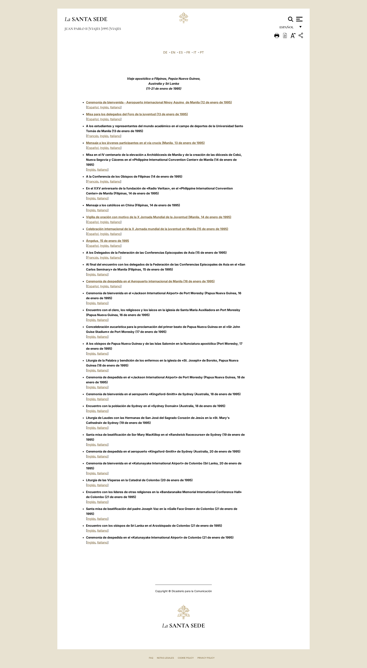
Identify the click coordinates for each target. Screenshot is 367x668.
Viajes (95, 29)
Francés (92, 136)
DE (165, 52)
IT (195, 52)
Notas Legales (165, 658)
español (288, 28)
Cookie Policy (186, 658)
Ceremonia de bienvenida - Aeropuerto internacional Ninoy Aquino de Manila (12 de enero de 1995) (159, 102)
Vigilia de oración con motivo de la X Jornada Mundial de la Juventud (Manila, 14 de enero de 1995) (158, 217)
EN (173, 52)
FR (188, 52)
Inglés (104, 107)
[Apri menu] (299, 19)
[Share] (301, 36)
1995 (105, 29)
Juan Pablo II (76, 29)
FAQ (151, 658)
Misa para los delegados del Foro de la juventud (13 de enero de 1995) (137, 114)
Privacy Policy (205, 658)
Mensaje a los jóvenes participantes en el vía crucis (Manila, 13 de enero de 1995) (145, 143)
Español (93, 107)
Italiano (115, 107)
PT (202, 52)
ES (181, 52)
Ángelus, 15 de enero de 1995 (107, 241)
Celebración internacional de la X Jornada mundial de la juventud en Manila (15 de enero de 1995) (157, 229)
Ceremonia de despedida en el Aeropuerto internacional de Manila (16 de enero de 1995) (150, 281)
